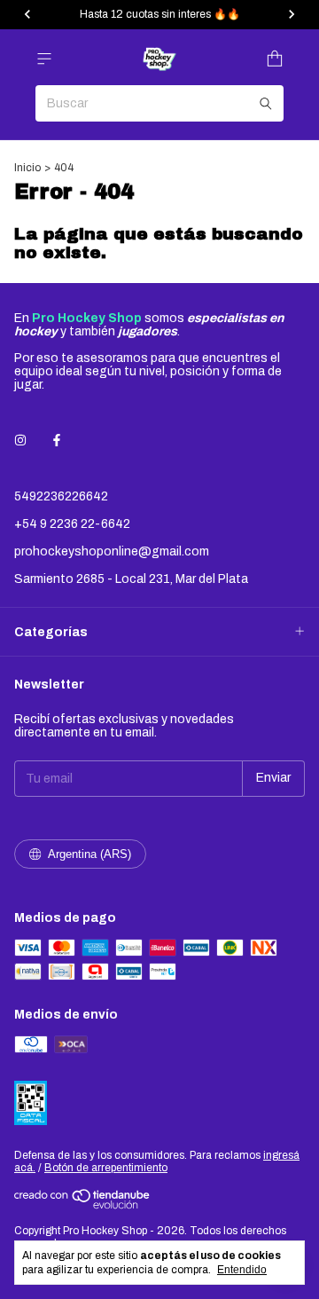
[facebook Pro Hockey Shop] (57, 440)
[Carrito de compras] (275, 59)
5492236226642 (61, 496)
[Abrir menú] (44, 59)
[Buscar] (266, 103)
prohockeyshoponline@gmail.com (111, 551)
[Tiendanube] (83, 1206)
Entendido (242, 1270)
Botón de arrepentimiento (105, 1167)
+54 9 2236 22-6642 (72, 524)
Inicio (27, 167)
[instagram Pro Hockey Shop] (20, 440)
